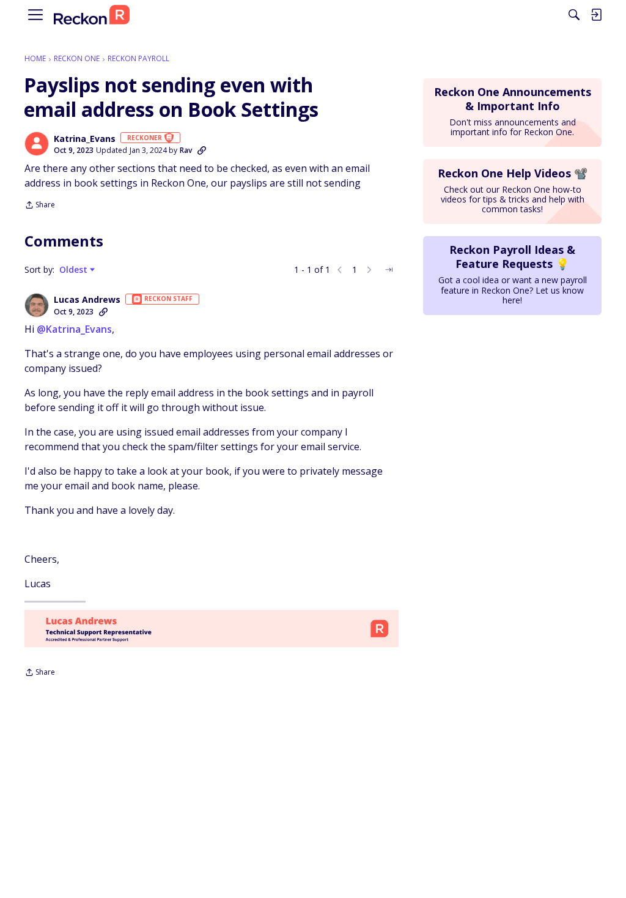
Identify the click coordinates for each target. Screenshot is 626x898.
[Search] (574, 15)
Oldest (74, 270)
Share (39, 205)
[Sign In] (596, 15)
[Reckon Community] (92, 15)
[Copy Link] (201, 150)
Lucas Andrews (87, 299)
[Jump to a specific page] (389, 270)
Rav (186, 150)
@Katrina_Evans (74, 329)
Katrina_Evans (85, 138)
